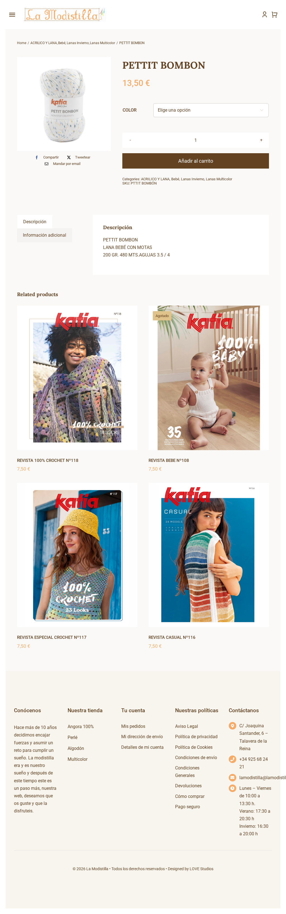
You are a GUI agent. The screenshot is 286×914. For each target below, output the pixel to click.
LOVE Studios (201, 869)
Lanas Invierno (192, 179)
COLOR (130, 110)
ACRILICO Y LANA (155, 179)
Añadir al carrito (195, 161)
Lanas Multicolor (219, 179)
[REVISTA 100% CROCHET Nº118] (77, 378)
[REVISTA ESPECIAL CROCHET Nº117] (77, 555)
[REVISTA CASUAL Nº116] (209, 555)
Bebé (175, 179)
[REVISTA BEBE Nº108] (209, 378)
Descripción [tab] (34, 221)
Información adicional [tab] (44, 235)
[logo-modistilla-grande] (64, 7)
